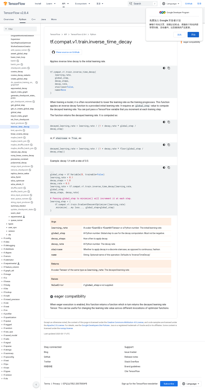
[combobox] (143, 3)
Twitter (47, 361)
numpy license (66, 328)
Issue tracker (131, 352)
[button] (19, 217)
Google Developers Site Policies (96, 325)
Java (43, 19)
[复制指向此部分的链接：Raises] (61, 279)
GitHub (188, 3)
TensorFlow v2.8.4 (16, 13)
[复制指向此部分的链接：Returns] (62, 264)
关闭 (179, 34)
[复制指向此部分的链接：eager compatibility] (89, 296)
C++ (34, 19)
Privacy (56, 384)
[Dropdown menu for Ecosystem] (90, 3)
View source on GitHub (68, 52)
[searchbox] (20, 29)
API (63, 3)
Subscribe (169, 383)
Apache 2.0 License (55, 325)
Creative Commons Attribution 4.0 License (125, 322)
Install (38, 3)
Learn (49, 3)
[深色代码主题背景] (164, 68)
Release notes (131, 357)
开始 (193, 34)
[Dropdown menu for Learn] (55, 3)
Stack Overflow (132, 361)
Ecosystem (81, 3)
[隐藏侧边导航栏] (36, 385)
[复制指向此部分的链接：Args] (59, 222)
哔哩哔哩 (48, 366)
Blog (46, 352)
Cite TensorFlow (132, 371)
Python (22, 19)
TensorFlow (55, 34)
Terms (47, 384)
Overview (9, 19)
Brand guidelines (132, 366)
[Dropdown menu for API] (68, 3)
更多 (98, 3)
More (54, 19)
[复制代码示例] (168, 68)
